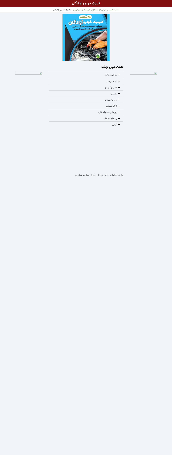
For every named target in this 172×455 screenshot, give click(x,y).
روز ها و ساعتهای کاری (107, 112)
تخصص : (113, 93)
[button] (86, 75)
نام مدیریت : (112, 81)
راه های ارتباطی (110, 118)
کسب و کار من (111, 87)
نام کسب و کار (111, 75)
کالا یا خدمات (111, 106)
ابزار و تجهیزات (111, 100)
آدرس (114, 124)
